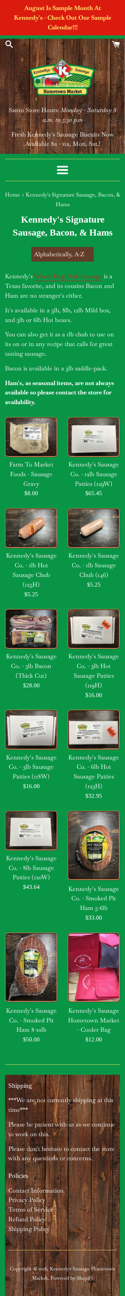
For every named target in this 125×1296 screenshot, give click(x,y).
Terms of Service (30, 1209)
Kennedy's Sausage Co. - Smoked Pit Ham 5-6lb (93, 898)
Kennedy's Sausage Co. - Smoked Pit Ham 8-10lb (31, 1020)
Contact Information (36, 1190)
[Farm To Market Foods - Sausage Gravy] (31, 436)
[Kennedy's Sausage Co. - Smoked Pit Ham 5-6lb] (94, 846)
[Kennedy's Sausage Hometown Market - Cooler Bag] (94, 968)
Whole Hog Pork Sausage (68, 276)
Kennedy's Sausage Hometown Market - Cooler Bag (93, 1020)
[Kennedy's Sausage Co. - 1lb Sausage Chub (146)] (94, 528)
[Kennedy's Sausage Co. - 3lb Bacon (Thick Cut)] (31, 628)
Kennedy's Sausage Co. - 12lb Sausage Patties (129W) (93, 474)
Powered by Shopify (71, 1278)
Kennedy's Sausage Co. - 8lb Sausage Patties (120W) (31, 867)
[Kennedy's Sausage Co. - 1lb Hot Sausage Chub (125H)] (31, 528)
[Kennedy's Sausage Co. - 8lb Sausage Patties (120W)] (31, 830)
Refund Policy (27, 1219)
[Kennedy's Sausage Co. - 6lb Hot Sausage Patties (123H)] (94, 729)
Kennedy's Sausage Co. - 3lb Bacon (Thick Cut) (31, 665)
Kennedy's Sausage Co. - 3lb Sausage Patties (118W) (31, 766)
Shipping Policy (29, 1229)
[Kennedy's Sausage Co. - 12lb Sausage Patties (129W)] (94, 436)
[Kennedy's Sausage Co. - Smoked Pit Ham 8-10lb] (31, 968)
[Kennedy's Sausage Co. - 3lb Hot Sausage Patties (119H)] (94, 628)
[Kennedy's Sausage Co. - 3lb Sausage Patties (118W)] (31, 729)
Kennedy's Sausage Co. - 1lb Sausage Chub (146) (93, 565)
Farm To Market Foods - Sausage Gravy (31, 474)
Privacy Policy (26, 1200)
